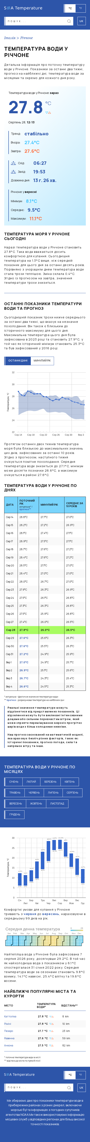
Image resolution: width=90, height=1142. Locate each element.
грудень (14, 814)
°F (80, 8)
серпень (72, 792)
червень (34, 792)
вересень (15, 803)
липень (53, 792)
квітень (70, 781)
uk (82, 1087)
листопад (57, 803)
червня (30, 914)
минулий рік (42, 360)
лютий (31, 781)
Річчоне (26, 38)
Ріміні (7, 1024)
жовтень (36, 803)
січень (13, 781)
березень (50, 781)
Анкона (8, 1045)
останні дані (17, 360)
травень (14, 792)
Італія (9, 38)
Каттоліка (10, 1016)
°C (70, 8)
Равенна (9, 1038)
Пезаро (8, 1031)
